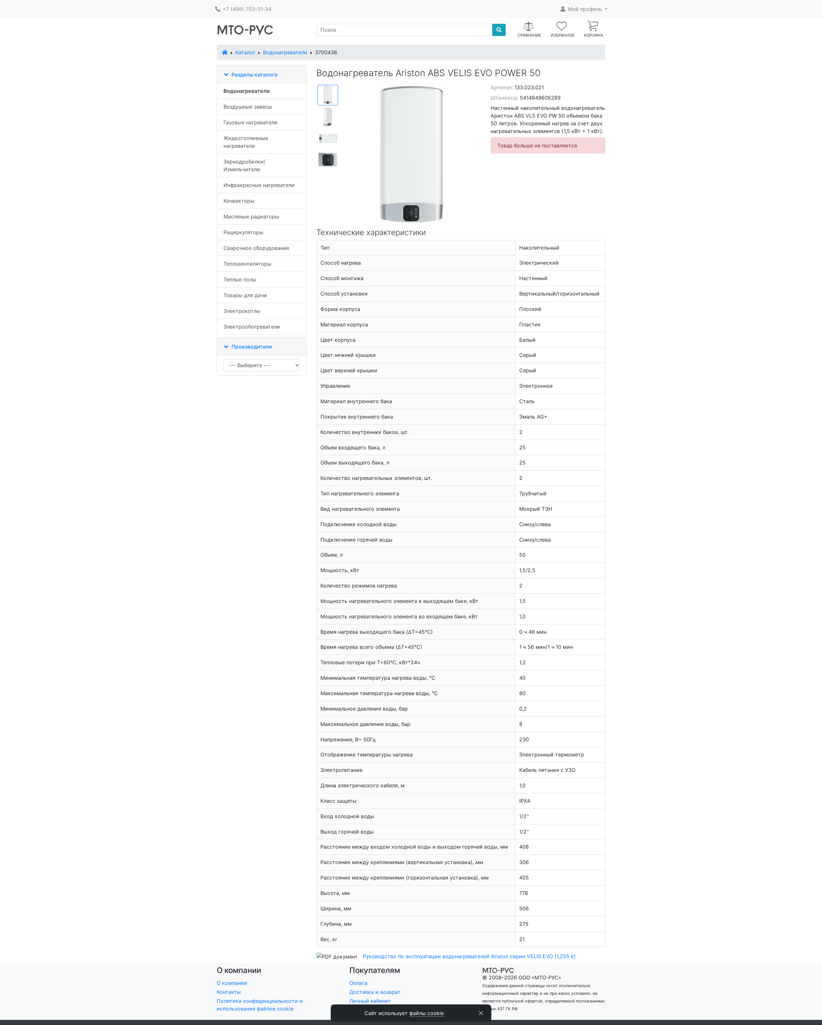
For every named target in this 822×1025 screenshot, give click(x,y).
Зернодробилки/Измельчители (244, 165)
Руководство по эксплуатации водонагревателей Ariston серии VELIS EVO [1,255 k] (469, 956)
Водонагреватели (285, 52)
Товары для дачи (245, 295)
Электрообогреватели (251, 326)
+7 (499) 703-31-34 (246, 9)
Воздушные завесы (247, 106)
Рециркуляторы (243, 232)
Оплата (358, 983)
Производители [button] (252, 346)
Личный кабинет (370, 1001)
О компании (232, 983)
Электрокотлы (241, 311)
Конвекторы (238, 201)
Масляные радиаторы (251, 216)
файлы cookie (426, 1013)
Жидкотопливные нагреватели (245, 142)
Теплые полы (239, 279)
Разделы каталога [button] (254, 74)
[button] (583, 9)
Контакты (229, 992)
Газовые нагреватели (250, 122)
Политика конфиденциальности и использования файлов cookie (260, 1005)
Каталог (245, 52)
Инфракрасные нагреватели (258, 185)
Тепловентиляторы (247, 264)
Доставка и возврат (374, 992)
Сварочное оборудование (256, 248)
